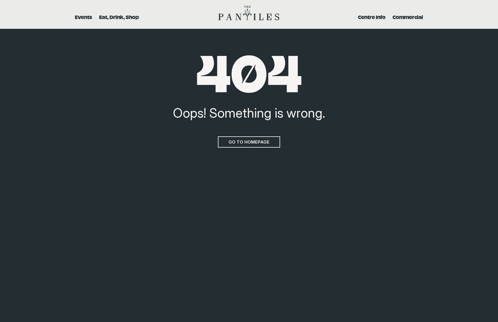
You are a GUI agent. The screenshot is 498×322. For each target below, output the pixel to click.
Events (83, 16)
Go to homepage (249, 142)
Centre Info (372, 16)
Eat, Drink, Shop (119, 16)
